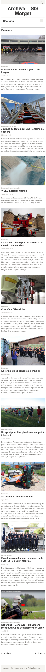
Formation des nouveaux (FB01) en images (20, 71)
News (10, 188)
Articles (39, 653)
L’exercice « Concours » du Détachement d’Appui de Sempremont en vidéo (22, 626)
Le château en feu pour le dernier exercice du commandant (22, 244)
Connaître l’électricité (13, 309)
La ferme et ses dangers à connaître (21, 370)
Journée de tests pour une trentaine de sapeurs (22, 130)
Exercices (4, 67)
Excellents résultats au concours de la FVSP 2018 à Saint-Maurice (22, 559)
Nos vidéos (12, 126)
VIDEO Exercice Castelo (14, 190)
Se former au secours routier (17, 496)
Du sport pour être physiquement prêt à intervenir (22, 433)
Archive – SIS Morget (11, 668)
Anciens (7, 653)
